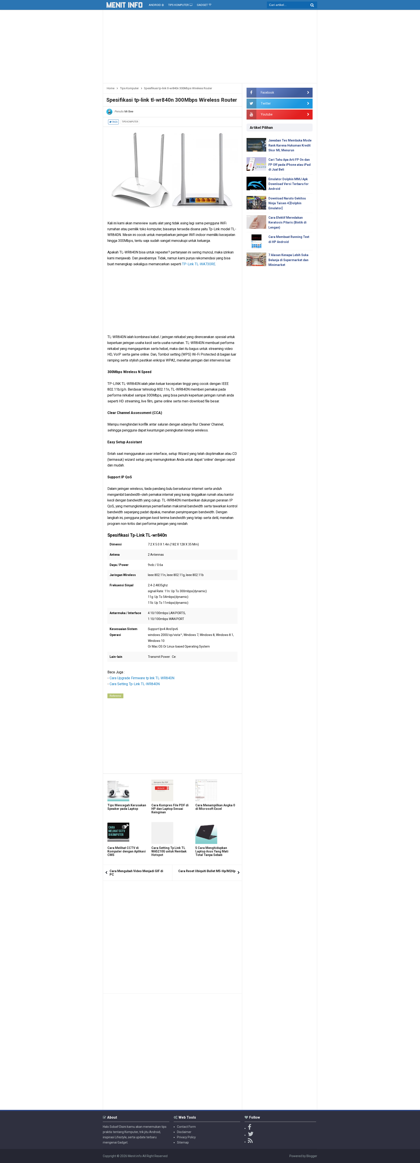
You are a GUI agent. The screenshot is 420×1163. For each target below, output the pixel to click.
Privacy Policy (186, 1137)
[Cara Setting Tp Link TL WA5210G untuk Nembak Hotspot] (172, 833)
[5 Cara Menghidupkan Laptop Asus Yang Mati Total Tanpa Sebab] (216, 833)
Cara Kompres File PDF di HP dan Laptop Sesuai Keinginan (170, 808)
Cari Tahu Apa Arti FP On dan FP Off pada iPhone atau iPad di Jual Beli (289, 164)
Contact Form (186, 1126)
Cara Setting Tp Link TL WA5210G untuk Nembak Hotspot (169, 851)
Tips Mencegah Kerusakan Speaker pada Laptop (126, 806)
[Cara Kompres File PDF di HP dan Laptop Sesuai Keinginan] (172, 790)
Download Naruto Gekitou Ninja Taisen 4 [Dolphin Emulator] (287, 203)
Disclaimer (184, 1132)
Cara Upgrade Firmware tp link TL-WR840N (142, 678)
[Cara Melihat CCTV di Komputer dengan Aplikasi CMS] (128, 833)
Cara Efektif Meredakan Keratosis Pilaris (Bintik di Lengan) (287, 222)
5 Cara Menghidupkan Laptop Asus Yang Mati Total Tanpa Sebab (211, 851)
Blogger (311, 1156)
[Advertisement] (210, 48)
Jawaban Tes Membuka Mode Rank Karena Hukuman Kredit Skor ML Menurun (290, 145)
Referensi (115, 695)
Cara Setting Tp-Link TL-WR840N (135, 684)
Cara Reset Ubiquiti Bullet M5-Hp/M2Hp (206, 871)
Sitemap (183, 1142)
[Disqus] (172, 935)
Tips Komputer (130, 121)
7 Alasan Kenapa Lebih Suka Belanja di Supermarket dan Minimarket (288, 260)
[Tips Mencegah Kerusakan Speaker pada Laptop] (128, 790)
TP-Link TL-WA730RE (198, 264)
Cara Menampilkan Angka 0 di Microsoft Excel (215, 806)
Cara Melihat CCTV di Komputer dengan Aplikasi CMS (126, 851)
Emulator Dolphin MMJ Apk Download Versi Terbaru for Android (288, 184)
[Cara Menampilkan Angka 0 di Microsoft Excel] (216, 790)
